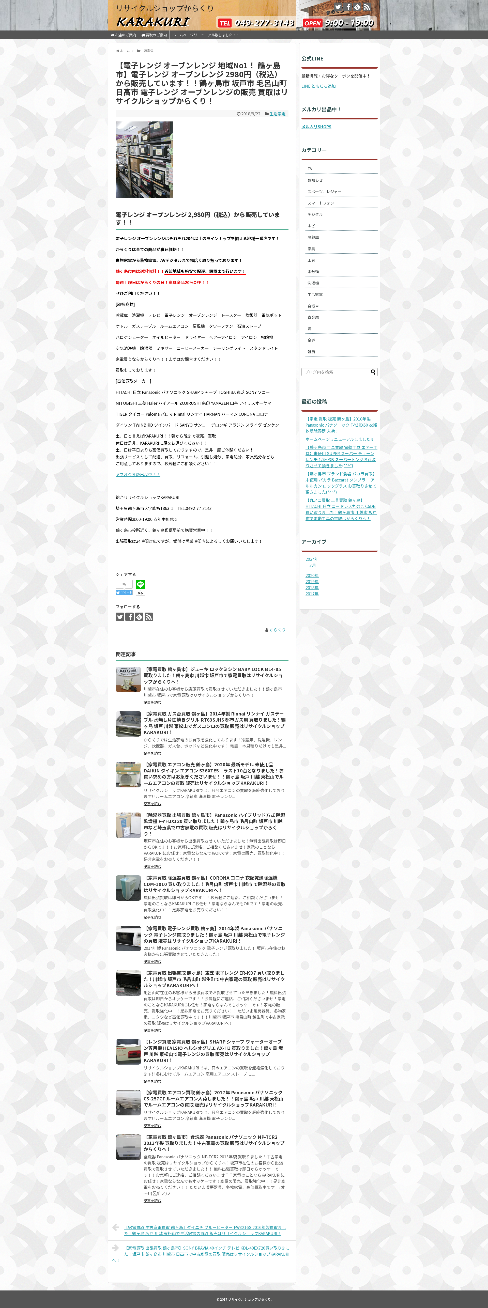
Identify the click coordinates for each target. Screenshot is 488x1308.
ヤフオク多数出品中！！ (138, 474)
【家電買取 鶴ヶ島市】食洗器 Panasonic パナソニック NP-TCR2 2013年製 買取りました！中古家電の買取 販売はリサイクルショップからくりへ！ (214, 1143)
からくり (277, 630)
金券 (311, 340)
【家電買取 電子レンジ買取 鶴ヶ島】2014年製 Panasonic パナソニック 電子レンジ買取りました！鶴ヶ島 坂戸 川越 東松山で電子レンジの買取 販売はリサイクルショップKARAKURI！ (214, 934)
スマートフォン (321, 203)
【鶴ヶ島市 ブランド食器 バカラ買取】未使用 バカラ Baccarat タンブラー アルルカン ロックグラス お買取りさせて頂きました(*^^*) (341, 483)
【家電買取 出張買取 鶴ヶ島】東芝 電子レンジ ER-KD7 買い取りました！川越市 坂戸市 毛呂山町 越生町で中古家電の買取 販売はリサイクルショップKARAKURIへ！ (214, 978)
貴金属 (313, 317)
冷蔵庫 (313, 237)
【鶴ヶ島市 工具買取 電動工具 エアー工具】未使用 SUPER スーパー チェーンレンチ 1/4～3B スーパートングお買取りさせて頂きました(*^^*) (341, 456)
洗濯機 (313, 283)
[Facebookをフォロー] (347, 7)
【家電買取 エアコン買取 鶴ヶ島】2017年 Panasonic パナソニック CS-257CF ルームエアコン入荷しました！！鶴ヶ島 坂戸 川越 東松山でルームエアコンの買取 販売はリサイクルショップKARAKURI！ (213, 1098)
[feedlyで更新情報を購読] (357, 7)
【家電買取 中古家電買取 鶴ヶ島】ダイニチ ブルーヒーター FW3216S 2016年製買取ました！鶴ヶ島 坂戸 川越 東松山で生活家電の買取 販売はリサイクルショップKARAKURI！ (205, 1230)
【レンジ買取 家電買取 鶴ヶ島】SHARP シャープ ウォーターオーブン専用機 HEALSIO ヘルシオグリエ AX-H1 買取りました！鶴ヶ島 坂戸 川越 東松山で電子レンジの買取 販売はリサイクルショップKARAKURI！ (213, 1050)
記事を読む (152, 702)
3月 (313, 565)
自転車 (313, 305)
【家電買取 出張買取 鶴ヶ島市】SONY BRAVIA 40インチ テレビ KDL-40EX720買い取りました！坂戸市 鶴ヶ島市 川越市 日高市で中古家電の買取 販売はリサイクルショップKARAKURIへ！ (201, 1254)
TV (310, 168)
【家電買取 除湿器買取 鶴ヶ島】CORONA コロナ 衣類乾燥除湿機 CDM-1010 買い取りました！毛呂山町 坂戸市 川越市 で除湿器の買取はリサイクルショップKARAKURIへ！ (214, 883)
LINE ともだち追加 (318, 86)
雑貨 (311, 351)
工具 (311, 260)
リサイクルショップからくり (165, 7)
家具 (311, 248)
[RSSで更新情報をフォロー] (367, 7)
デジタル (315, 214)
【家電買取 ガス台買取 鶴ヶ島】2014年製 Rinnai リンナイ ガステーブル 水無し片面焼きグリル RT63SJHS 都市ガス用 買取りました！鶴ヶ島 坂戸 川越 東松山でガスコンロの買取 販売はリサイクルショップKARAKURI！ (215, 722)
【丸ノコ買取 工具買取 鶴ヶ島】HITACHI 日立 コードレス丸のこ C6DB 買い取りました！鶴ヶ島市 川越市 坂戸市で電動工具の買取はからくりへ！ (341, 509)
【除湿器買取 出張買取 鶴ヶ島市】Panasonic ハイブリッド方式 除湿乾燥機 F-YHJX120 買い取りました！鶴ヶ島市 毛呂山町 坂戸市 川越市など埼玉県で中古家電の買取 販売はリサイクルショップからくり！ (214, 824)
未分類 (313, 271)
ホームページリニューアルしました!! (339, 439)
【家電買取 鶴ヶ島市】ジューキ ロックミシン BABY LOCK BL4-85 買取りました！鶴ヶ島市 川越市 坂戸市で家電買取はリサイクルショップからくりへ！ (213, 675)
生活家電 (277, 114)
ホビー (313, 225)
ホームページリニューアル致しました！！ (206, 34)
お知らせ (315, 180)
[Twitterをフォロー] (338, 7)
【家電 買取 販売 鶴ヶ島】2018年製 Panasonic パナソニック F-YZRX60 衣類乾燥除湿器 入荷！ (341, 425)
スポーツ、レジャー (324, 191)
